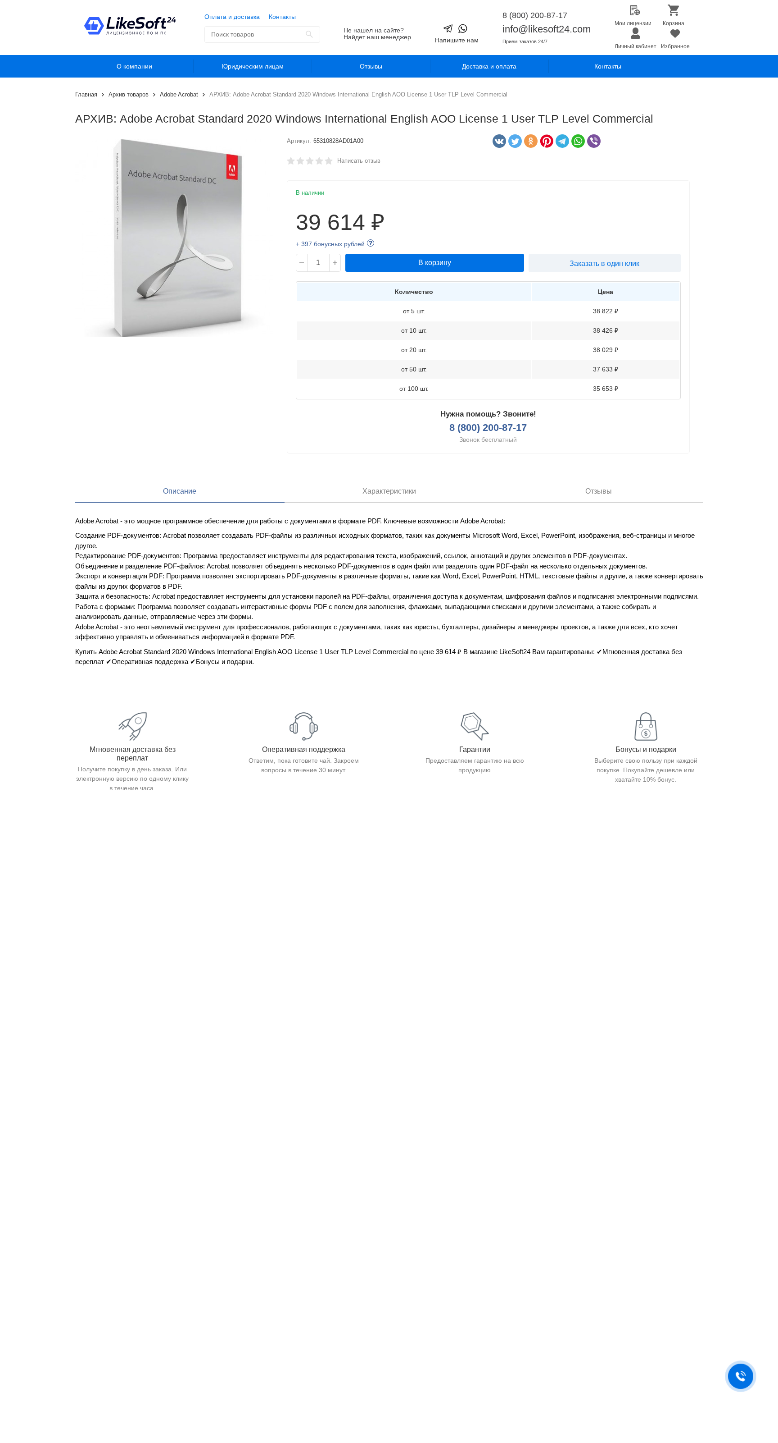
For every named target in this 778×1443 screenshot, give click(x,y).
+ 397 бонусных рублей (330, 243)
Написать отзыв (358, 160)
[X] (512, 141)
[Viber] (591, 141)
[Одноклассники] (528, 141)
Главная (86, 94)
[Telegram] (560, 141)
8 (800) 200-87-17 (534, 15)
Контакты (282, 16)
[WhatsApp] (575, 141)
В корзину (434, 262)
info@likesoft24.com (546, 29)
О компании (134, 66)
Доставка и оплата (489, 66)
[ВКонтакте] (497, 141)
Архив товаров (129, 94)
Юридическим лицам (253, 66)
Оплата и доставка (232, 16)
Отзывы (371, 66)
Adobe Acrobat (179, 94)
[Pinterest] (544, 141)
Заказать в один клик (604, 263)
